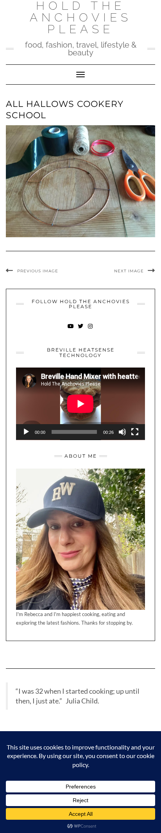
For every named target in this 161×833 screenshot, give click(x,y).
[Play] (26, 432)
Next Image (129, 271)
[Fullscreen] (135, 432)
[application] (80, 404)
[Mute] (122, 432)
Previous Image (37, 271)
